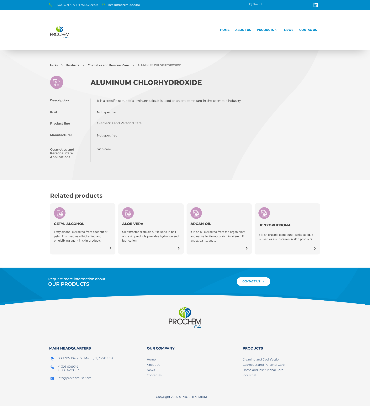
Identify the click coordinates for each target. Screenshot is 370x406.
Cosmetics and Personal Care (108, 65)
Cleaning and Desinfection (262, 359)
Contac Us (308, 30)
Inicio (54, 65)
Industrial (249, 375)
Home (225, 30)
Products (265, 30)
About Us (243, 30)
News (288, 30)
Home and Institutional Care (263, 370)
